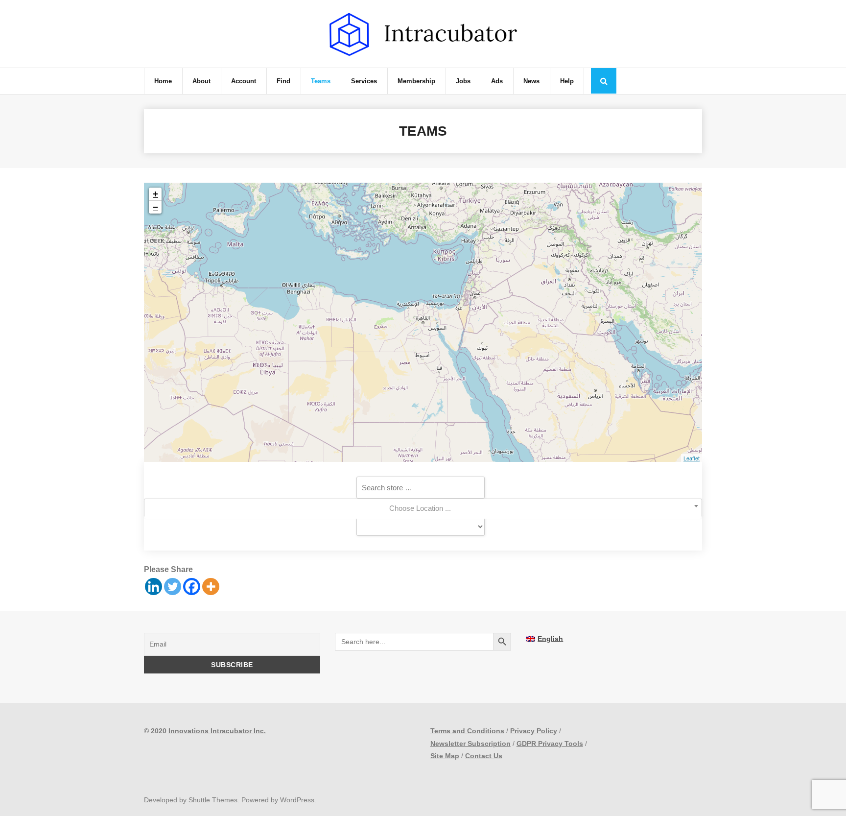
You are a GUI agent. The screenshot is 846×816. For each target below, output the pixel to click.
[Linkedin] (153, 586)
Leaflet (691, 458)
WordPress (297, 800)
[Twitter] (172, 586)
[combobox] (423, 509)
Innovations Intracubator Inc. (217, 731)
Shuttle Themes (212, 800)
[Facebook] (191, 586)
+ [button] (155, 194)
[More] (210, 586)
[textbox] (423, 508)
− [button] (155, 207)
